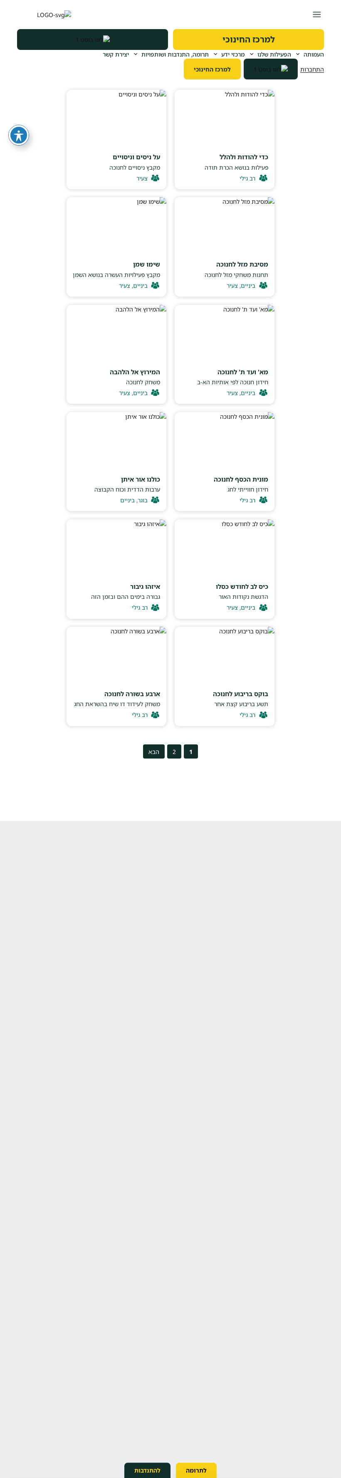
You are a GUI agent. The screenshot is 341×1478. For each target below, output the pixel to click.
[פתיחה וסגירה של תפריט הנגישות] (19, 135)
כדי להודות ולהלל (244, 157)
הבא (153, 752)
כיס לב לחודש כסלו (242, 586)
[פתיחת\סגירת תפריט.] (316, 14)
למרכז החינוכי (248, 39)
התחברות (312, 69)
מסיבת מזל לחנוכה (242, 264)
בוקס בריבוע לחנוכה (240, 694)
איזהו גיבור (145, 586)
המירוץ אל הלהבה (135, 372)
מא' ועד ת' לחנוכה (242, 372)
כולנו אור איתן (140, 479)
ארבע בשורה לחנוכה (132, 694)
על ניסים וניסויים (136, 157)
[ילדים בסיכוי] (44, 14)
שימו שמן (146, 264)
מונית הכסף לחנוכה (241, 479)
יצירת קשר (116, 54)
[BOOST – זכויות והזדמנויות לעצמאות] (92, 39)
